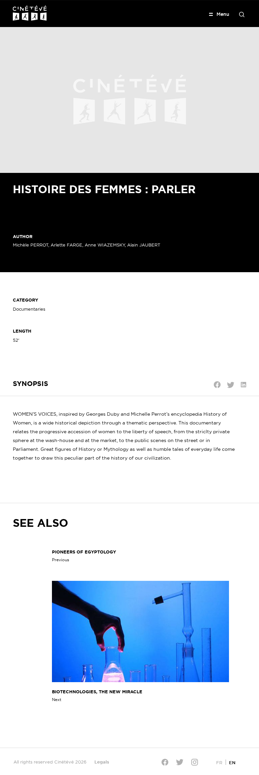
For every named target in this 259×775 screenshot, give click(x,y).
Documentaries (29, 309)
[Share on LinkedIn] (243, 384)
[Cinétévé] (30, 13)
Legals (101, 761)
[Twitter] (179, 762)
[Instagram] (194, 762)
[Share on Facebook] (217, 384)
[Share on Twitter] (230, 385)
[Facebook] (165, 762)
